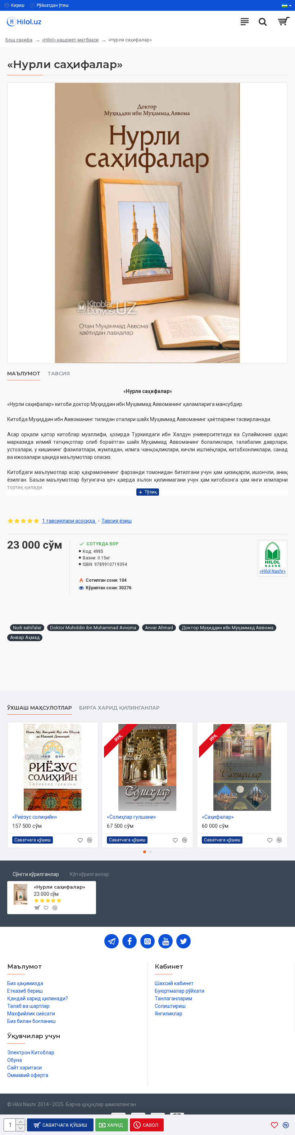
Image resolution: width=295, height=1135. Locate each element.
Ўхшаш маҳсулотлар (39, 708)
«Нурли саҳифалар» (59, 887)
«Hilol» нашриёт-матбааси (70, 40)
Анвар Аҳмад (25, 637)
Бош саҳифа (18, 40)
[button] (144, 851)
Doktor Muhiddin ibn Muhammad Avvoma (93, 627)
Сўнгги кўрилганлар (36, 874)
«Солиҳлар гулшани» (131, 817)
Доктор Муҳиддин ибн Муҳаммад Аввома (227, 627)
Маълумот (23, 374)
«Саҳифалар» (218, 817)
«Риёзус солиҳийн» (34, 817)
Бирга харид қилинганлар (119, 708)
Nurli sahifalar (27, 627)
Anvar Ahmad (159, 627)
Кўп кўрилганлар (89, 874)
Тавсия (58, 374)
